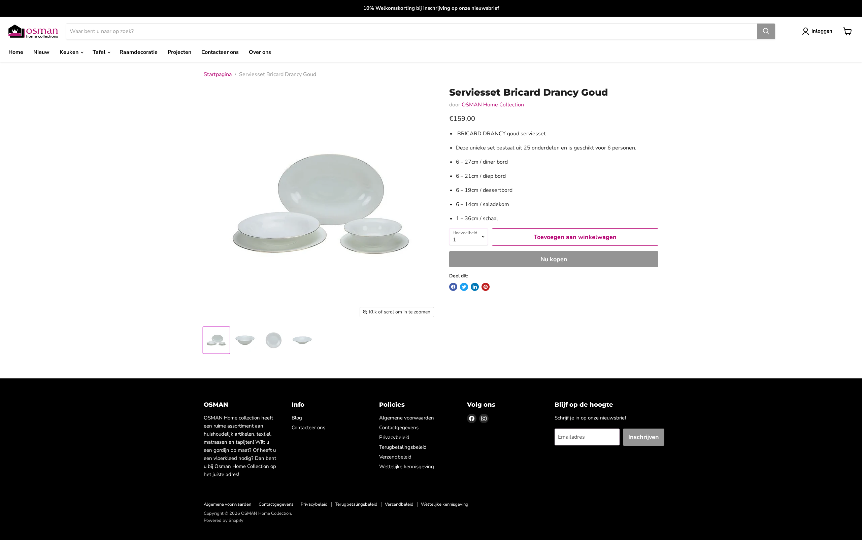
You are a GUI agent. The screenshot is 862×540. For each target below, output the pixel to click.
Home (15, 52)
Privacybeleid (394, 437)
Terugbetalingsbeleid (403, 447)
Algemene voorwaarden (406, 417)
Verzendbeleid (395, 456)
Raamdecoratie (139, 52)
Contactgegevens (399, 427)
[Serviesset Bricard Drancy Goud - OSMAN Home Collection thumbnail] (216, 340)
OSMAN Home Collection (493, 104)
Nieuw (41, 52)
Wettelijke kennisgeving (406, 466)
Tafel (100, 52)
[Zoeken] (766, 31)
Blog (297, 417)
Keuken (70, 52)
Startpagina (218, 74)
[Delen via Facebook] (453, 287)
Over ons (260, 52)
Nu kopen (553, 259)
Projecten (179, 52)
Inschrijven (643, 437)
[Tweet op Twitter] (464, 287)
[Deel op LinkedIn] (475, 287)
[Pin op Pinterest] (486, 287)
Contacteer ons (220, 52)
